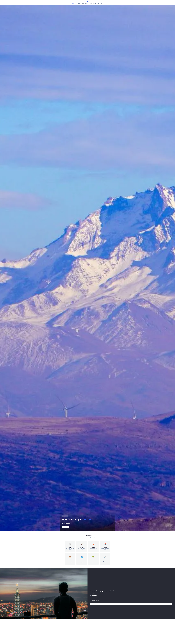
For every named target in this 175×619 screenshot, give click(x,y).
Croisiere (86, 3)
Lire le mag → (65, 526)
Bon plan (79, 3)
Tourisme (94, 3)
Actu (76, 3)
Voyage (102, 3)
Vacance (98, 3)
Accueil (73, 3)
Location (90, 3)
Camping (83, 3)
